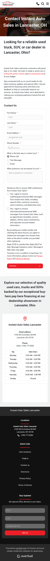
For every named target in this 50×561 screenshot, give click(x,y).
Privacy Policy (25, 478)
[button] (37, 3)
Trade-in (25, 458)
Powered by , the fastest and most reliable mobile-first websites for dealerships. (25, 549)
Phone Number (14, 143)
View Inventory (25, 452)
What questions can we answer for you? (24, 169)
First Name (12, 113)
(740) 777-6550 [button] (27, 435)
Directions (25, 472)
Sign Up (25, 533)
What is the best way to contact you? (23, 153)
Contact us (25, 465)
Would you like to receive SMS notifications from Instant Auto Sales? (24, 189)
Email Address (14, 133)
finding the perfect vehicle (14, 74)
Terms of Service (25, 485)
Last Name (12, 123)
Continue (12, 266)
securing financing (36, 74)
